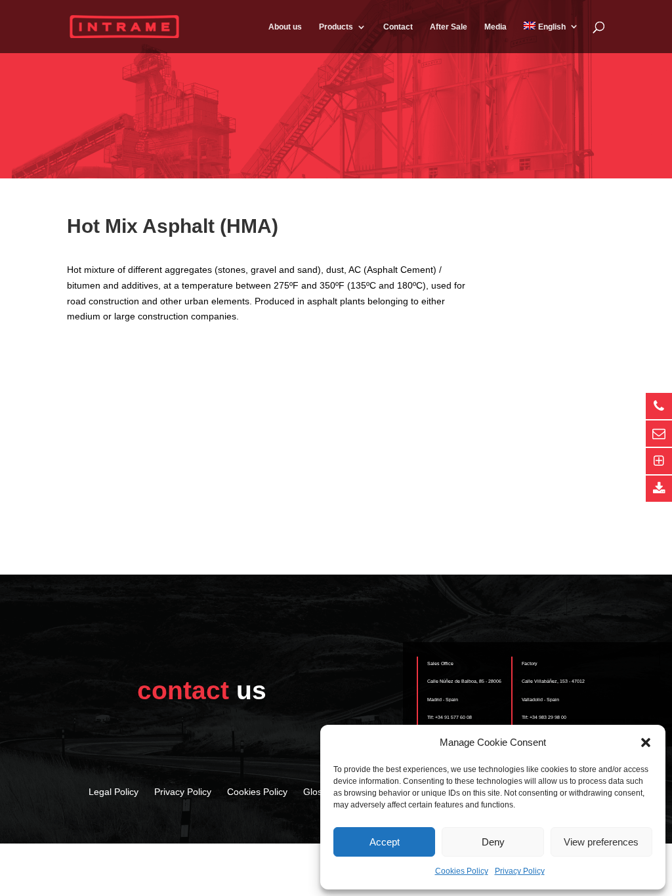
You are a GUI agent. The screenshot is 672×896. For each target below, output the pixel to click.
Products (336, 26)
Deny (493, 841)
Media (495, 26)
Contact (398, 26)
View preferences (601, 841)
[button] (645, 742)
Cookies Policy (461, 871)
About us (285, 26)
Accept (384, 841)
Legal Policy (113, 791)
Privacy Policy (520, 871)
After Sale (448, 26)
